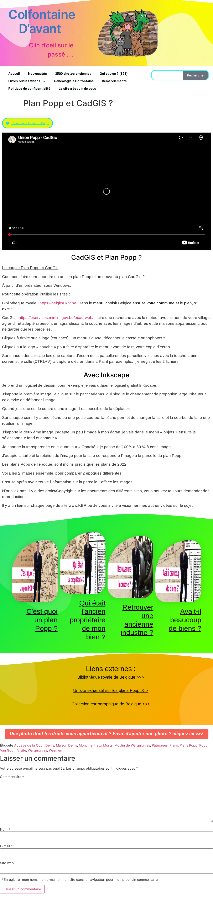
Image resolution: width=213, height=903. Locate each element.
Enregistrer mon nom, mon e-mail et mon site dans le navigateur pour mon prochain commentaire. (81, 879)
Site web (7, 863)
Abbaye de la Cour (28, 745)
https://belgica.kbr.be (58, 303)
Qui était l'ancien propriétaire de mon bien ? (87, 620)
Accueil (14, 74)
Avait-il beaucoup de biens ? (185, 619)
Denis (49, 745)
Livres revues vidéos (24, 81)
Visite (21, 750)
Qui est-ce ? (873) (114, 74)
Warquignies (37, 750)
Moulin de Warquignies (132, 745)
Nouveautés (37, 74)
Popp (203, 745)
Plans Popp (188, 745)
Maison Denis (66, 745)
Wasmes (55, 750)
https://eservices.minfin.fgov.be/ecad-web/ (56, 317)
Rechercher (196, 75)
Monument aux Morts (96, 745)
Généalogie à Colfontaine (74, 81)
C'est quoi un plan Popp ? (42, 619)
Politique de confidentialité (29, 89)
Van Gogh (7, 750)
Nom (5, 829)
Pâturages (160, 745)
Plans (174, 745)
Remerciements (114, 81)
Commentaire (12, 776)
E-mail (6, 846)
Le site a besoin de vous (77, 89)
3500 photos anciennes (73, 74)
